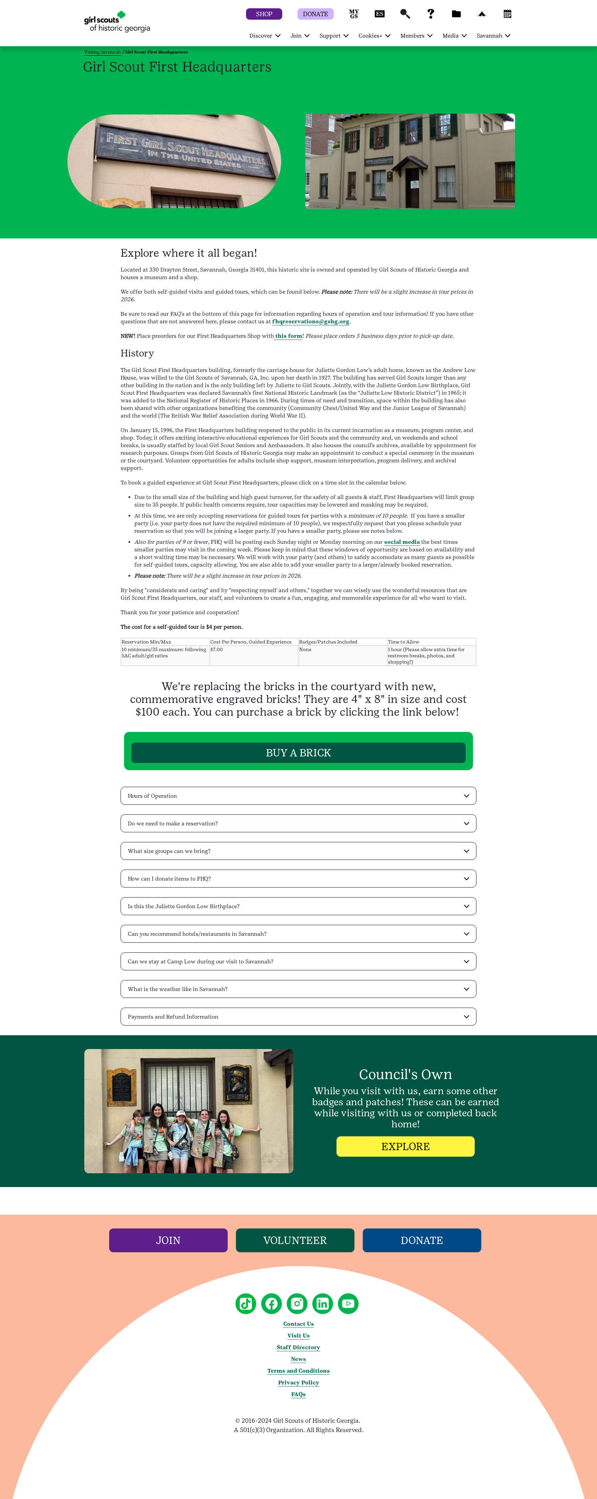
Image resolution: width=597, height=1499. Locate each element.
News (298, 1359)
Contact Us (298, 1324)
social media (402, 542)
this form (288, 336)
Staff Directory (298, 1347)
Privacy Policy (298, 1382)
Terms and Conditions (298, 1371)
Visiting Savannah (102, 52)
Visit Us (298, 1335)
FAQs (298, 1394)
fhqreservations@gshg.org (310, 321)
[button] (354, 17)
